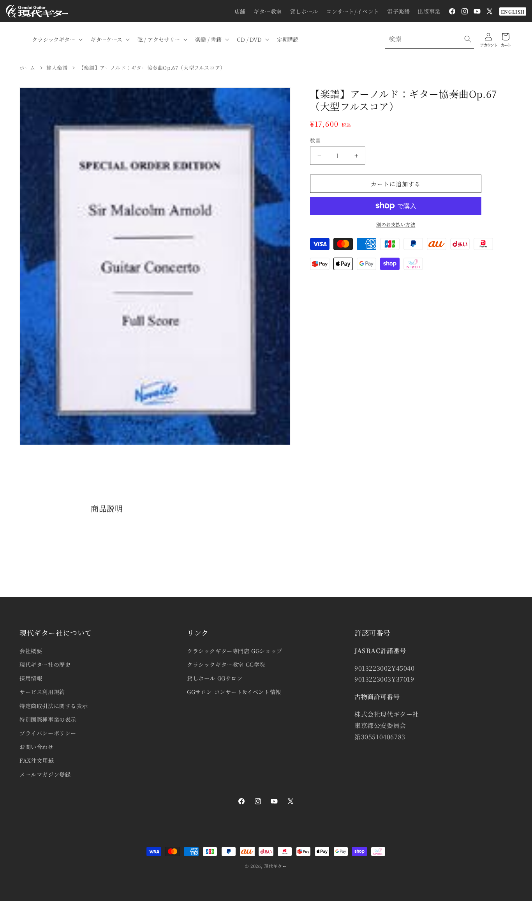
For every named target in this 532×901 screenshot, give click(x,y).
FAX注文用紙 (36, 760)
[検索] (468, 39)
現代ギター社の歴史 (44, 664)
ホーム (27, 67)
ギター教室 (268, 11)
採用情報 (30, 678)
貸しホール (304, 11)
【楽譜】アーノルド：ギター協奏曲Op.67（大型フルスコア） (152, 67)
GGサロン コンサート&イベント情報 (234, 692)
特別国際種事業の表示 (47, 719)
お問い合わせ (36, 747)
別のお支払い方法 (395, 224)
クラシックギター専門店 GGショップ (234, 651)
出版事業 (428, 11)
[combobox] (429, 39)
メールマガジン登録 (44, 774)
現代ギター (275, 866)
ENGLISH (513, 11)
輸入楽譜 (56, 67)
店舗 (240, 11)
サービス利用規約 (42, 692)
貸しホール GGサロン (215, 678)
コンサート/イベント (352, 11)
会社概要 (30, 651)
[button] (56, 39)
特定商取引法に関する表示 (53, 706)
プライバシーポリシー (47, 733)
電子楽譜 (398, 11)
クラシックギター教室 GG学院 (226, 664)
